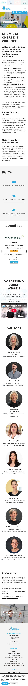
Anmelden (14, 84)
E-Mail (7, 18)
